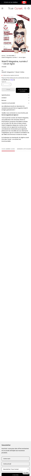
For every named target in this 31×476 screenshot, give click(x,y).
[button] (25, 8)
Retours (4, 100)
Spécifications (6, 95)
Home (3, 55)
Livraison (4, 98)
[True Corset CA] (15, 8)
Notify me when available (22, 90)
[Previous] (2, 2)
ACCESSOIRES (10, 55)
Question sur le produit (8, 103)
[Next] (29, 2)
